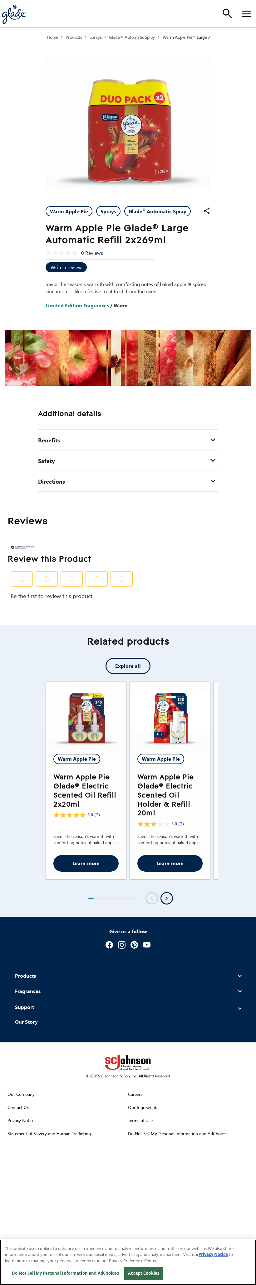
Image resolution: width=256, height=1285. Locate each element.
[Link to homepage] (13, 14)
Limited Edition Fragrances (77, 305)
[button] (21, 579)
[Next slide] (166, 898)
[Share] (206, 210)
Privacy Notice (213, 1254)
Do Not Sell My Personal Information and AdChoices (65, 1273)
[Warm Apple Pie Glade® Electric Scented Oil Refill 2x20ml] (86, 714)
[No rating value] (63, 253)
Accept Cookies (143, 1273)
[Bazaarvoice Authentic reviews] (23, 547)
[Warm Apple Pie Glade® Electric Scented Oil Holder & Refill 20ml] (170, 714)
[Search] (227, 13)
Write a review (66, 267)
